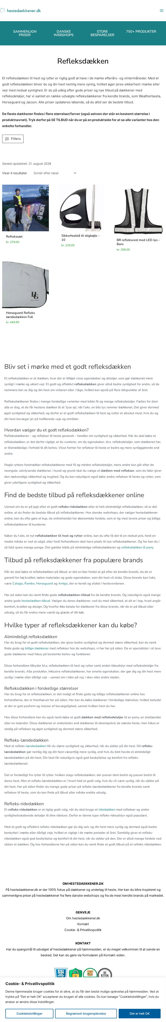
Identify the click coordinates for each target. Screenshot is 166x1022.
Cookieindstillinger (29, 1013)
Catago (18, 583)
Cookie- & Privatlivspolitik (83, 930)
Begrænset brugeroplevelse (86, 1013)
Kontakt (83, 924)
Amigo (63, 583)
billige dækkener (37, 648)
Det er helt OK (140, 1013)
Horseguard (44, 583)
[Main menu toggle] (161, 10)
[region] (83, 999)
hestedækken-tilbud (36, 601)
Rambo (29, 583)
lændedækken (36, 746)
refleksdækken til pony (137, 547)
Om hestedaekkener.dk (83, 918)
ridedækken (107, 809)
